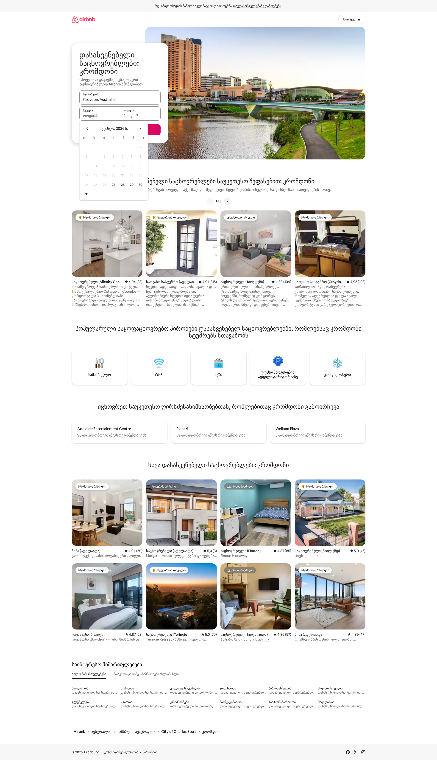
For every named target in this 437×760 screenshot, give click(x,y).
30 (140, 185)
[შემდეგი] (227, 201)
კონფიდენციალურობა (121, 752)
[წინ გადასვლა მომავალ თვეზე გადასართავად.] (140, 128)
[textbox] (99, 115)
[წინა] (210, 201)
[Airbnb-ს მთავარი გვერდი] (83, 19)
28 (123, 185)
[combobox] (120, 99)
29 (132, 185)
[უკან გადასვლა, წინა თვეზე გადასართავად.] (87, 128)
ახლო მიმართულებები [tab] (89, 674)
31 (86, 194)
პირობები (150, 752)
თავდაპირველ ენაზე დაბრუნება (257, 6)
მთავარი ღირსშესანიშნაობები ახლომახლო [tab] (147, 674)
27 (113, 185)
